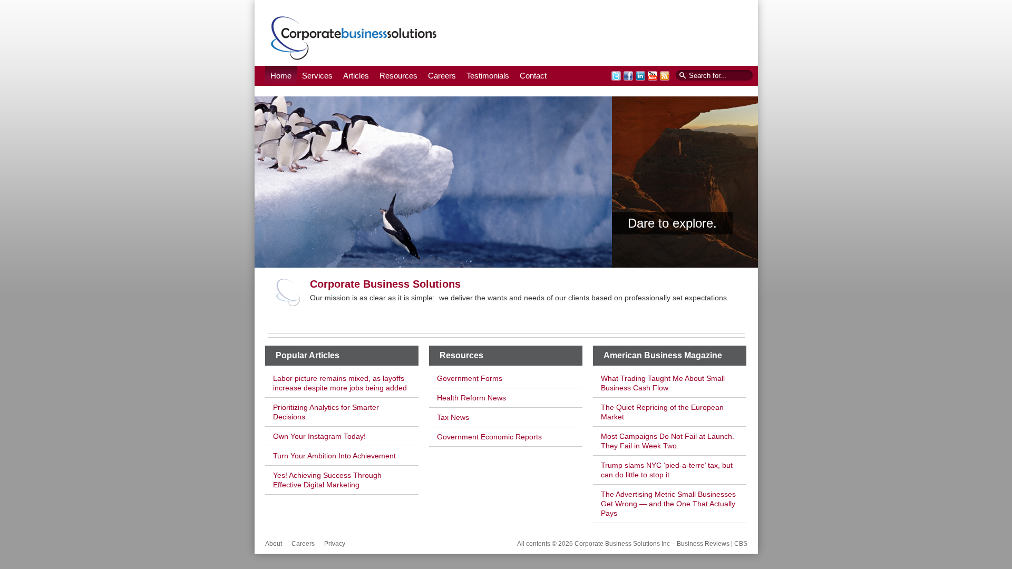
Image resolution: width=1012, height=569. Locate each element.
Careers (442, 75)
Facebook (628, 76)
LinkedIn (640, 76)
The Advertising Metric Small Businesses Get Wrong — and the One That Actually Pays (668, 503)
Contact (533, 75)
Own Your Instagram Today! (319, 436)
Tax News (453, 417)
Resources (398, 75)
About (273, 543)
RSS (664, 76)
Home (280, 75)
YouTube (652, 76)
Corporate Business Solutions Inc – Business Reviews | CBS (354, 37)
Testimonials (487, 75)
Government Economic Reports (489, 437)
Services (317, 75)
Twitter (616, 76)
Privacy (334, 543)
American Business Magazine (663, 355)
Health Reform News (471, 398)
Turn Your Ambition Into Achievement (334, 456)
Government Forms (469, 378)
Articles (356, 75)
